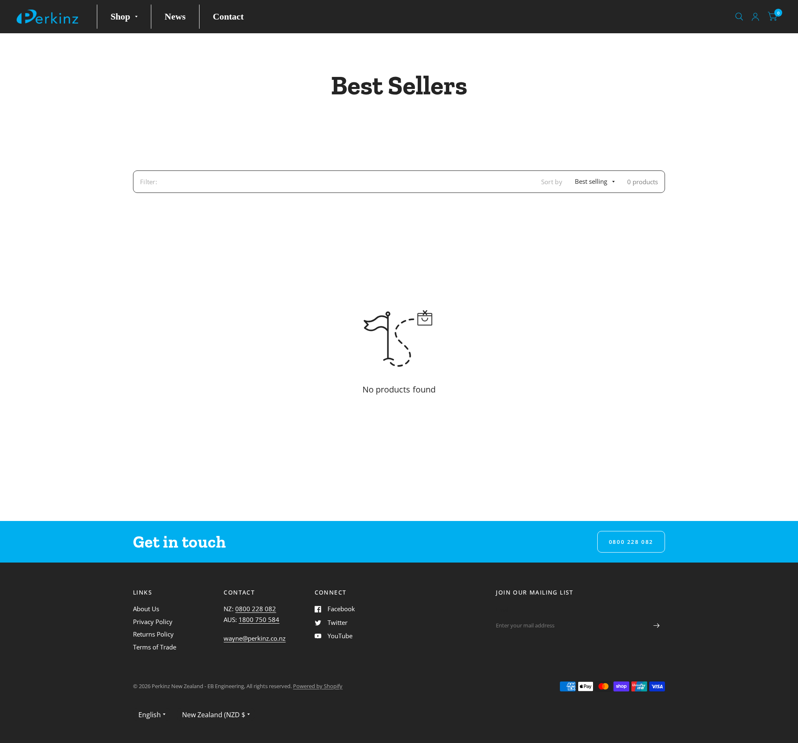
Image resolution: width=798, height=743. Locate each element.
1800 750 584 (259, 619)
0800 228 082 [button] (631, 542)
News (175, 16)
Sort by (551, 182)
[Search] (739, 16)
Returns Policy (153, 634)
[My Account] (755, 16)
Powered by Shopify (317, 686)
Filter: (148, 182)
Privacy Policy (152, 621)
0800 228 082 (255, 609)
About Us (146, 609)
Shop (120, 16)
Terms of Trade (154, 647)
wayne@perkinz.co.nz (255, 638)
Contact (228, 16)
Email (503, 609)
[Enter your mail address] (656, 625)
